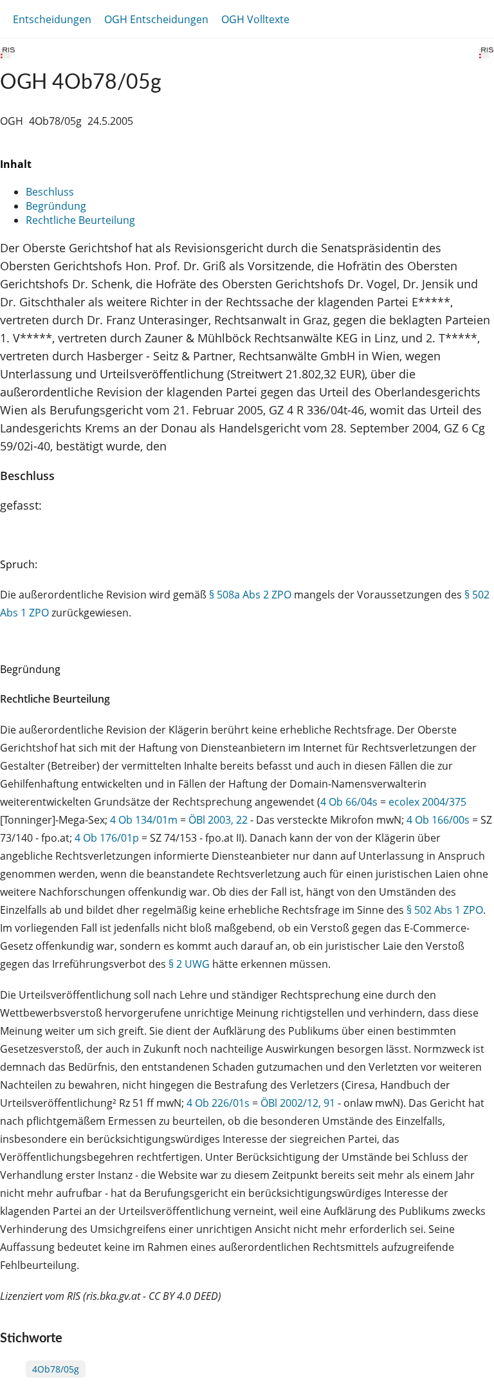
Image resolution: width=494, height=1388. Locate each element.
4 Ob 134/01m (144, 820)
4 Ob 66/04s (349, 802)
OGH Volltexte (255, 19)
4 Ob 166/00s (438, 820)
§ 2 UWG (189, 964)
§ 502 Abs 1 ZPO (445, 910)
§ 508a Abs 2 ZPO (250, 595)
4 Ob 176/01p (107, 838)
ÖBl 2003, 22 (218, 820)
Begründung (56, 206)
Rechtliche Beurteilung (80, 220)
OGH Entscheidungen (156, 19)
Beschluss (50, 192)
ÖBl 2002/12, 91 (298, 1103)
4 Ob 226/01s (218, 1103)
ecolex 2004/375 (427, 802)
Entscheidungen (52, 19)
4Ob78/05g (55, 1369)
